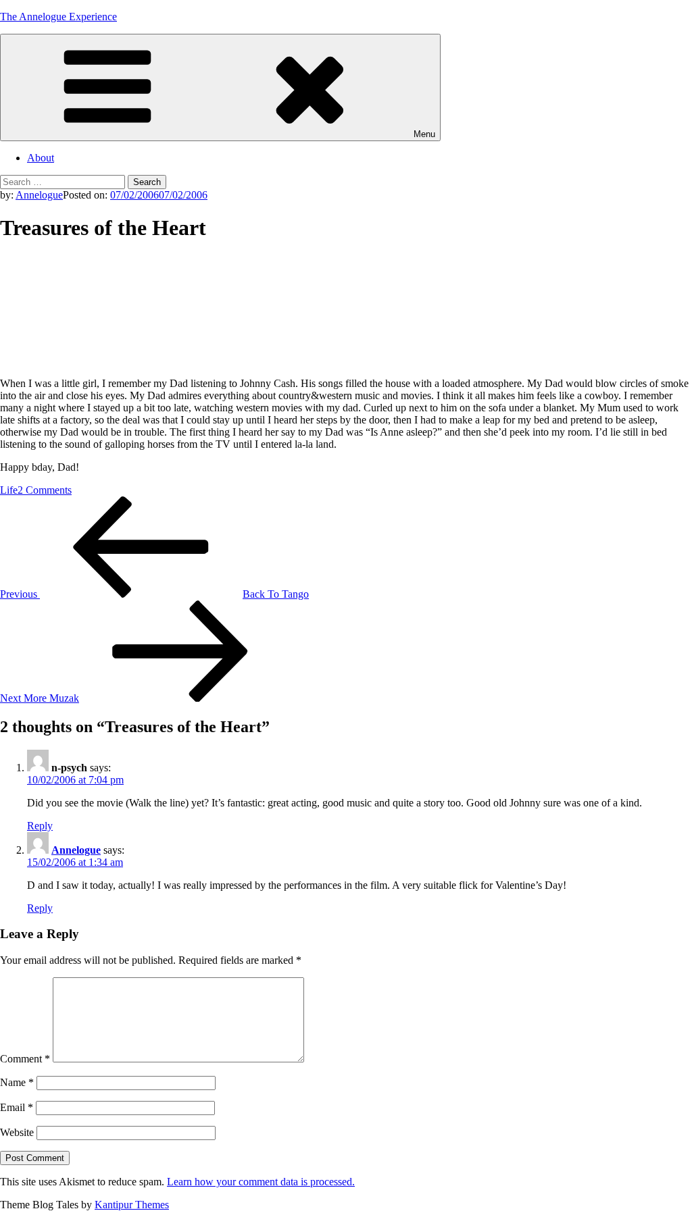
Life (9, 490)
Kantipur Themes (132, 1204)
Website (17, 1132)
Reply (40, 825)
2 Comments (45, 490)
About (40, 157)
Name (17, 1082)
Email (16, 1107)
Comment (25, 1058)
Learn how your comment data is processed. (261, 1181)
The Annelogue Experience (58, 16)
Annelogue (39, 195)
